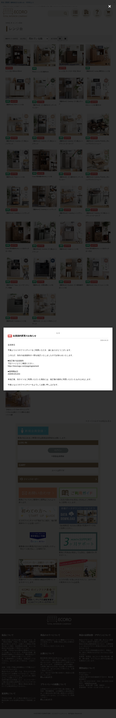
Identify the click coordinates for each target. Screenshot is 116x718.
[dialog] (58, 359)
